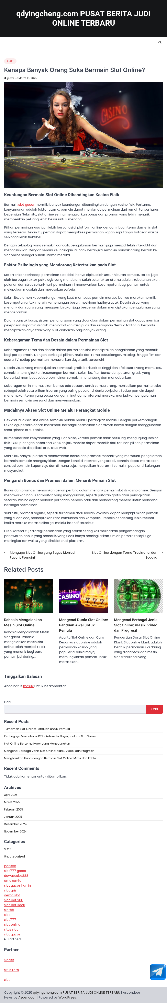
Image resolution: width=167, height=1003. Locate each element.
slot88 (9, 910)
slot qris (10, 890)
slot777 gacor (15, 870)
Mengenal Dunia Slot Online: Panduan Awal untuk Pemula (83, 625)
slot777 (10, 919)
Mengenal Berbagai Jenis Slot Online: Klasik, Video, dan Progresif (136, 625)
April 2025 (11, 795)
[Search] (160, 42)
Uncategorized (14, 856)
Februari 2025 (13, 809)
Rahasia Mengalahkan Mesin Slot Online (23, 622)
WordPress (67, 997)
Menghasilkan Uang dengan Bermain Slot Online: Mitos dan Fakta (50, 758)
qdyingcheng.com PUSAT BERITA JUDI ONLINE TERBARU (76, 992)
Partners (15, 939)
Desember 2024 (15, 824)
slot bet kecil (14, 905)
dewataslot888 (16, 875)
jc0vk (10, 78)
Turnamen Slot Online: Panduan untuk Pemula (37, 729)
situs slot (11, 929)
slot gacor (12, 934)
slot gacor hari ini (17, 885)
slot (7, 914)
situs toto (11, 970)
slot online (12, 924)
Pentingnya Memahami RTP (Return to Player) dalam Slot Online (50, 736)
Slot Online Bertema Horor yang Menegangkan (37, 744)
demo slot (12, 895)
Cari (7, 702)
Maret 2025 (12, 802)
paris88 (10, 866)
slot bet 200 (13, 900)
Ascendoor (27, 997)
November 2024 (15, 831)
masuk (28, 686)
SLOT (10, 61)
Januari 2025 (13, 817)
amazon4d (12, 880)
